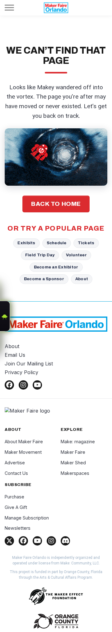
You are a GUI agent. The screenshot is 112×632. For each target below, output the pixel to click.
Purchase (14, 496)
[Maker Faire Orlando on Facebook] (9, 385)
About (81, 278)
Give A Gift (16, 507)
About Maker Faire (24, 441)
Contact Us (16, 473)
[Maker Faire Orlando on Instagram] (23, 385)
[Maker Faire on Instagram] (51, 541)
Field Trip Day (40, 255)
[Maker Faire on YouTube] (37, 541)
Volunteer (76, 255)
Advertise (15, 462)
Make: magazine (78, 441)
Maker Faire (73, 452)
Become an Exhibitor (56, 267)
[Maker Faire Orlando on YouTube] (37, 385)
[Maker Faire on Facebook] (23, 541)
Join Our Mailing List (29, 363)
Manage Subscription (27, 517)
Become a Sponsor (44, 278)
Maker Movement (23, 452)
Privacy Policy (21, 372)
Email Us (15, 355)
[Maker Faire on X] (9, 541)
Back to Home (56, 204)
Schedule (57, 243)
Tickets (86, 243)
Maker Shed (73, 462)
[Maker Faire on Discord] (65, 541)
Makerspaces (75, 473)
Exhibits (26, 243)
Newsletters (17, 528)
